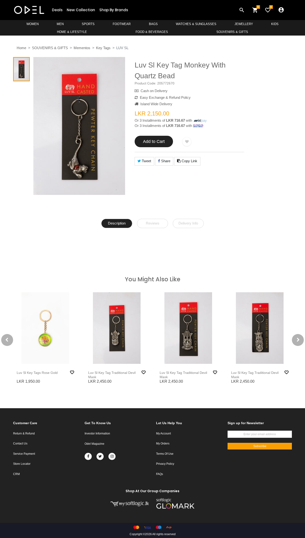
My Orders (162, 443)
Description (117, 223)
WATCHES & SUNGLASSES (196, 24)
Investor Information (97, 433)
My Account (163, 433)
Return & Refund (24, 433)
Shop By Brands (113, 9)
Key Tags (103, 48)
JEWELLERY (243, 24)
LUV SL (122, 48)
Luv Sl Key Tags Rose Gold (37, 373)
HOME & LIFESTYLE (72, 32)
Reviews (152, 223)
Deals (57, 9)
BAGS (153, 24)
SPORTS (88, 24)
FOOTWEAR (122, 24)
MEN (60, 24)
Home (21, 48)
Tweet (146, 161)
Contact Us (20, 443)
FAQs (159, 474)
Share (165, 161)
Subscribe (259, 446)
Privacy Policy (165, 463)
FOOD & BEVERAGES (152, 32)
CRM (16, 474)
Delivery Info (188, 223)
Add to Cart (154, 141)
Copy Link (189, 161)
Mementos (82, 48)
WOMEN (32, 24)
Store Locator (21, 463)
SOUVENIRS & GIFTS (232, 32)
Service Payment (24, 453)
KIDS (275, 24)
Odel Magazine (94, 443)
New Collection (81, 9)
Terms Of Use (164, 453)
